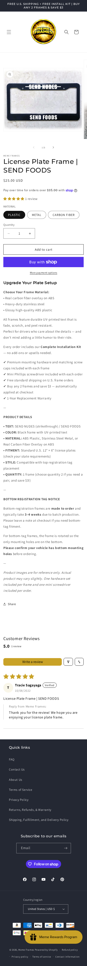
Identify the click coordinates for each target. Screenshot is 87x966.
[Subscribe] (66, 848)
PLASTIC (14, 215)
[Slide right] (53, 147)
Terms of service (41, 956)
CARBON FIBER (64, 215)
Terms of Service (20, 790)
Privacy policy (20, 956)
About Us (15, 780)
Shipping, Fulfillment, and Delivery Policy (38, 820)
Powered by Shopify (46, 949)
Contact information (67, 956)
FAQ (11, 759)
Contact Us (17, 769)
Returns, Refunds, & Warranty (30, 810)
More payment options (43, 272)
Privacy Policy (18, 800)
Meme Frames (26, 949)
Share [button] (12, 604)
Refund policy (70, 949)
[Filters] (68, 662)
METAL (36, 215)
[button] (9, 32)
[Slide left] (34, 147)
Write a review (32, 661)
